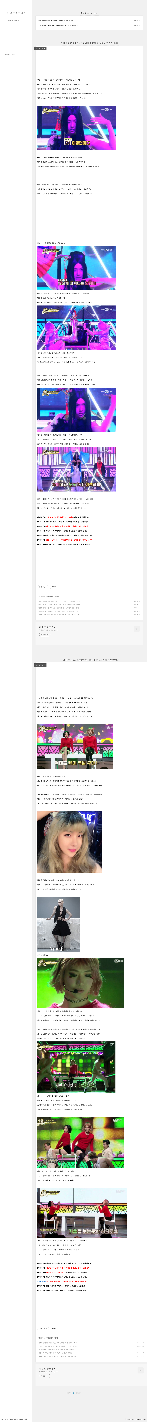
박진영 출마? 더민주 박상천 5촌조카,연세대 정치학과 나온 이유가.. (58, 608)
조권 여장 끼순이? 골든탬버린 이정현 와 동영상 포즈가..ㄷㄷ (58, 20)
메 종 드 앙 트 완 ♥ (16, 13)
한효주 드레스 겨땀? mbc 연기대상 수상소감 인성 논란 (55, 1349)
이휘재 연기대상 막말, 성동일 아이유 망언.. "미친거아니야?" (56, 1343)
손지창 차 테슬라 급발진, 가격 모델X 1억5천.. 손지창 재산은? (57, 1346)
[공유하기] (44, 587)
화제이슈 (9, 54)
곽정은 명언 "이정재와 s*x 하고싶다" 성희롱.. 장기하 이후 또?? (57, 611)
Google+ (25, 1419)
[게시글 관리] (46, 587)
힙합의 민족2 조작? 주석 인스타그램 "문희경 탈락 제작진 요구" (57, 614)
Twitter (10, 1419)
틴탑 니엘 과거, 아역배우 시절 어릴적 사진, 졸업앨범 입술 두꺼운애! (59, 604)
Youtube (21, 1419)
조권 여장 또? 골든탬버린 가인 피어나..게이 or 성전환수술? (58, 25)
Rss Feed (4, 1419)
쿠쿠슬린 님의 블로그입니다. (48, 630)
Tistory (133, 1419)
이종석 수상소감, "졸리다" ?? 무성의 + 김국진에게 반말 (55, 1353)
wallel (143, 1419)
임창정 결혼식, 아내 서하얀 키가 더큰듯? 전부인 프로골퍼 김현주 (58, 601)
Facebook (15, 1419)
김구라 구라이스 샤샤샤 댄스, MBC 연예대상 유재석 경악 (56, 1356)
